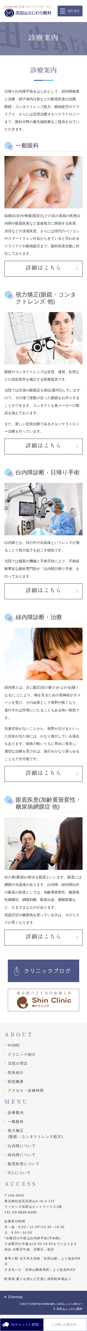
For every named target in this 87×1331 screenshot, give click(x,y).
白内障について (22, 1146)
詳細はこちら (43, 267)
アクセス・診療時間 (26, 1090)
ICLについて (19, 1173)
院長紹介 (16, 1072)
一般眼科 (16, 1121)
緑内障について (22, 1155)
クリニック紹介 (22, 1054)
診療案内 (16, 1112)
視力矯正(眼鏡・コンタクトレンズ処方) (35, 1134)
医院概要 (16, 1081)
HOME (14, 1045)
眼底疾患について (24, 1164)
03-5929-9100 (24, 1212)
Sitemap (15, 1297)
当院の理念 (18, 1063)
